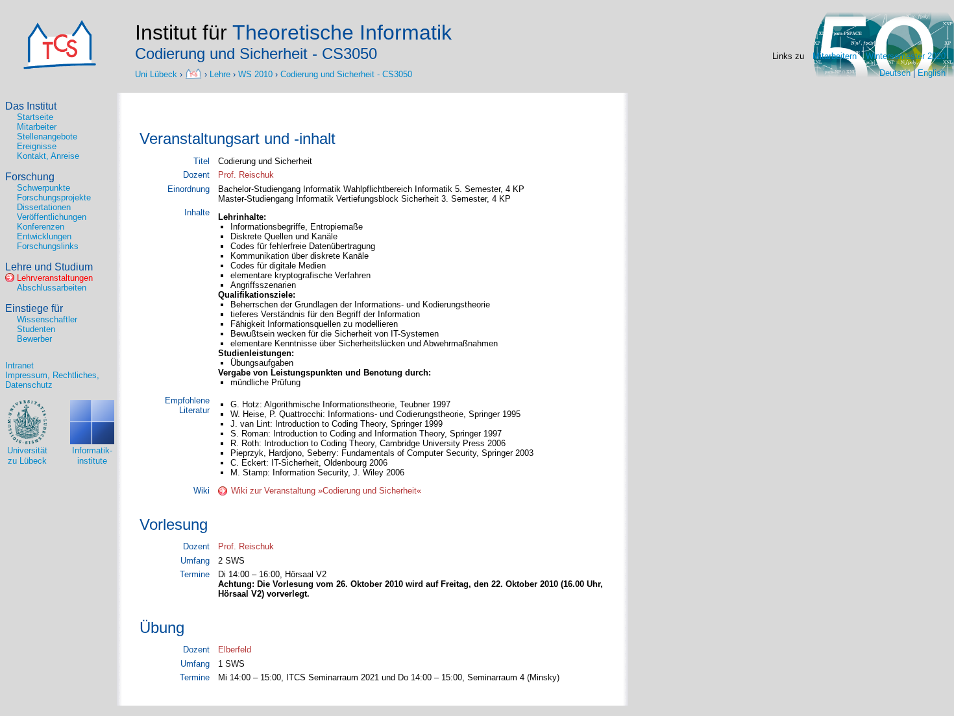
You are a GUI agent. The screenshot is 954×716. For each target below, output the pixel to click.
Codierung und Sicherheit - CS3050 (346, 73)
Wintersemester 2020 (906, 56)
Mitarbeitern (835, 56)
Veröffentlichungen (51, 217)
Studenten (36, 329)
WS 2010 (255, 73)
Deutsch (895, 73)
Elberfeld (234, 649)
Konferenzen (40, 227)
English (932, 73)
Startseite (35, 117)
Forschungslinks (48, 246)
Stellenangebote (47, 136)
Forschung (30, 176)
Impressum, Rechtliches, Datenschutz (52, 380)
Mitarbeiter (36, 127)
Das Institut (30, 106)
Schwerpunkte (43, 188)
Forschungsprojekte (54, 197)
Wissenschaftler (47, 319)
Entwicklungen (44, 236)
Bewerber (34, 339)
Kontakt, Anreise (48, 156)
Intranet (19, 365)
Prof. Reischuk (246, 175)
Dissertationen (44, 207)
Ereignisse (36, 146)
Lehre (220, 73)
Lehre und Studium (49, 266)
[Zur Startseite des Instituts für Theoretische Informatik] (60, 66)
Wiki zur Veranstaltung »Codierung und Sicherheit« (326, 490)
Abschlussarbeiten (51, 287)
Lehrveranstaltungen (55, 278)
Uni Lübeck (157, 73)
